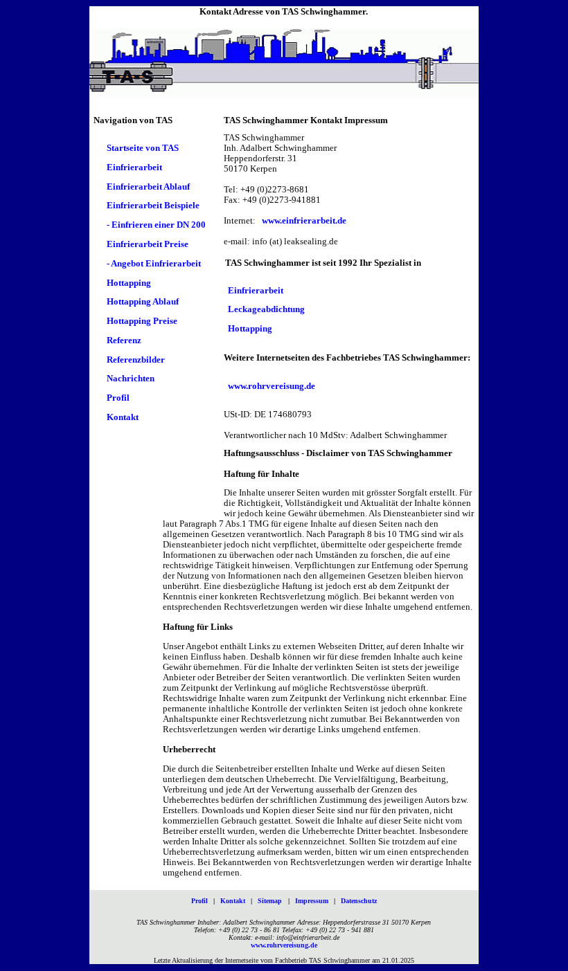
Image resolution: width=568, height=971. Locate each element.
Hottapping (129, 283)
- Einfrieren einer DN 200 (156, 225)
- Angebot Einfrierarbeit (154, 264)
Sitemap (270, 901)
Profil (118, 398)
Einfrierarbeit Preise (147, 244)
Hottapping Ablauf (143, 302)
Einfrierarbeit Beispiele (153, 206)
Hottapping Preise (142, 321)
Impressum (311, 901)
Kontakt (123, 417)
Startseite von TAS (143, 148)
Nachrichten (130, 379)
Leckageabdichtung (266, 310)
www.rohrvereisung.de (271, 386)
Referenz (124, 340)
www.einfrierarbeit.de (304, 221)
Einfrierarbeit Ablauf (148, 187)
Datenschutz (359, 901)
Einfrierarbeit (134, 167)
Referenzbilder (136, 360)
